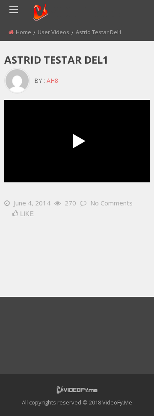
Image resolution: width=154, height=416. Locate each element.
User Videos (53, 32)
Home (23, 32)
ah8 (52, 80)
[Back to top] (126, 396)
